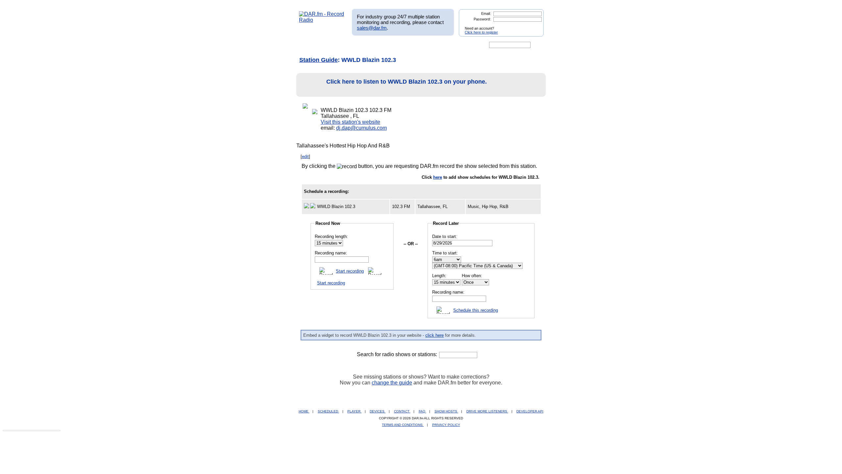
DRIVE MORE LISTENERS (487, 411)
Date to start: (444, 236)
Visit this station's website (350, 122)
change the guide (392, 382)
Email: (486, 13)
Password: (482, 19)
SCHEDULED (328, 411)
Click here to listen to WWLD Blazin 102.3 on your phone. (406, 81)
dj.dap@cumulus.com (361, 128)
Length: (439, 275)
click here (434, 335)
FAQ (422, 411)
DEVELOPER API (529, 411)
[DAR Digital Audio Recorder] (310, 45)
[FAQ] (426, 45)
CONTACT (402, 411)
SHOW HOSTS (446, 411)
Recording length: (331, 236)
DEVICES (377, 411)
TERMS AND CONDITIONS (403, 425)
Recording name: (331, 252)
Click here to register (481, 32)
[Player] (374, 45)
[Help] (401, 45)
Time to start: (445, 252)
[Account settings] (453, 45)
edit (305, 156)
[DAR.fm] (321, 20)
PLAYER (354, 411)
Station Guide (318, 60)
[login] (533, 26)
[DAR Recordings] (342, 45)
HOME (304, 411)
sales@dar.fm (372, 28)
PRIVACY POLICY (446, 425)
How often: (472, 275)
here (437, 177)
